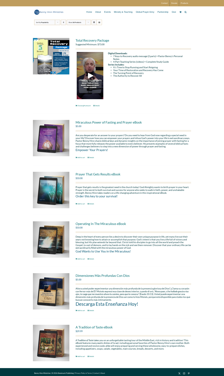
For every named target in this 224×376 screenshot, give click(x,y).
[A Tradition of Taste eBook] (51, 343)
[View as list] (99, 22)
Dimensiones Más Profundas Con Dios (103, 275)
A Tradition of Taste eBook (94, 327)
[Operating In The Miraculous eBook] (51, 239)
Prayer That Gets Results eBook (98, 174)
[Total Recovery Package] (51, 56)
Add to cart (81, 157)
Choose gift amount (84, 106)
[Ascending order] (63, 22)
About (102, 373)
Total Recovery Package (92, 40)
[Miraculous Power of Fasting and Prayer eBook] (51, 138)
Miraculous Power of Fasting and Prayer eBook (109, 122)
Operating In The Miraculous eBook (101, 224)
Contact (96, 373)
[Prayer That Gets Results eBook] (51, 190)
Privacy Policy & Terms (83, 373)
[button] (186, 11)
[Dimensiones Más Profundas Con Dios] (51, 291)
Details (97, 106)
